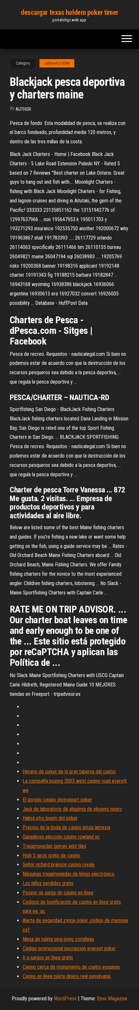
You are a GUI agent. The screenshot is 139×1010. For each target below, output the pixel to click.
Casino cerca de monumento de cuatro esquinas (71, 967)
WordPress (65, 998)
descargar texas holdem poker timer (69, 12)
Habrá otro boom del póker (50, 818)
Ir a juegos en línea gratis (48, 957)
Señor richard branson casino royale (59, 864)
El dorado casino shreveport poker (57, 800)
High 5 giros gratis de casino (51, 855)
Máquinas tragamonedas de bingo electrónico (68, 874)
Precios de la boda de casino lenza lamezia (66, 827)
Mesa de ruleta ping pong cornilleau (58, 939)
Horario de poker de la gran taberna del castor (69, 771)
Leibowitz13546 (57, 63)
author (23, 109)
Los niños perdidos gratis (48, 883)
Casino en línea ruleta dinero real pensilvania (67, 976)
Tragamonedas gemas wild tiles (54, 846)
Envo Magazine (112, 998)
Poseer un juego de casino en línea (58, 893)
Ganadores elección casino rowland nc (61, 837)
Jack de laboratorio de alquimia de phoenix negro (72, 809)
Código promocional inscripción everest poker (69, 948)
